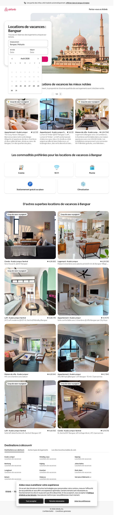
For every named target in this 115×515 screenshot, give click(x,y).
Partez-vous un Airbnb (98, 9)
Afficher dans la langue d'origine (77, 3)
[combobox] (28, 44)
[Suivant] (60, 94)
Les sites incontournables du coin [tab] (64, 450)
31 (16, 91)
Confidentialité (48, 511)
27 (29, 86)
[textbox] (18, 52)
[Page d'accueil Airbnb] (10, 9)
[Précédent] (53, 94)
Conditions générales (63, 511)
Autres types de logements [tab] (38, 450)
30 (12, 91)
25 (21, 86)
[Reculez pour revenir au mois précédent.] (12, 58)
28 (34, 86)
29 (38, 86)
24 (16, 86)
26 (25, 86)
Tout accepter (31, 501)
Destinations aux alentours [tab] (14, 450)
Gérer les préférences (82, 501)
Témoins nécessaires (56, 501)
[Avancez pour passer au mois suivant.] (38, 58)
